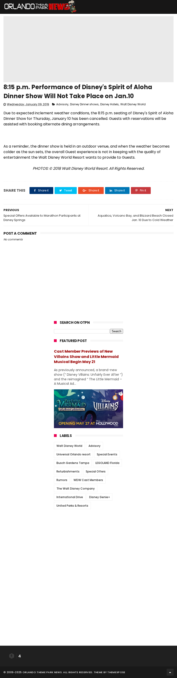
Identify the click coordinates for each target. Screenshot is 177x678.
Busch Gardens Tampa (72, 463)
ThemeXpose (116, 672)
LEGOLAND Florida (107, 463)
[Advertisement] (88, 541)
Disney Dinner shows (84, 104)
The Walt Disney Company (75, 488)
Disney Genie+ (99, 497)
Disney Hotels (109, 104)
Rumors (61, 480)
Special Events (107, 454)
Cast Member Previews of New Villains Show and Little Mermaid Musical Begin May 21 (86, 357)
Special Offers (96, 471)
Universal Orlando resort (73, 454)
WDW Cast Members (88, 480)
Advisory (62, 104)
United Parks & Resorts (72, 506)
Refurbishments (68, 471)
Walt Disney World (133, 104)
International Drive (69, 497)
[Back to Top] (170, 672)
